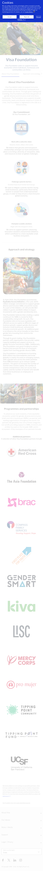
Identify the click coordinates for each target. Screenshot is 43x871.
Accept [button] (10, 17)
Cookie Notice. (29, 12)
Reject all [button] (26, 17)
